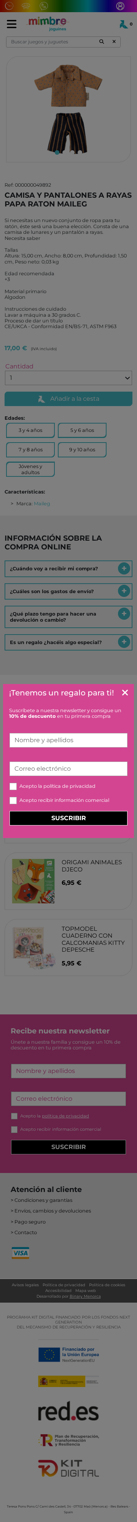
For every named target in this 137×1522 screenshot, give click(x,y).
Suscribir (68, 818)
